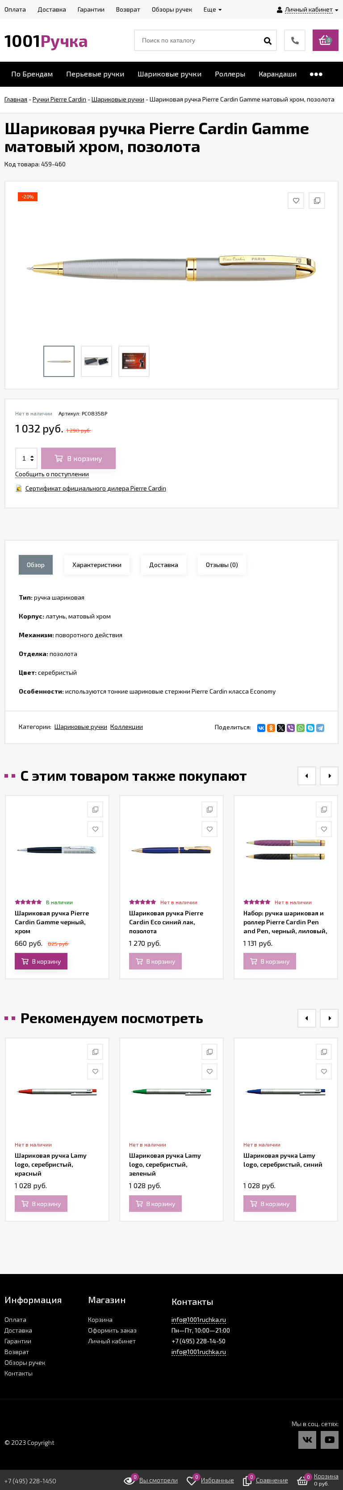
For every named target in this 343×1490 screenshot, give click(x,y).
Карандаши (278, 73)
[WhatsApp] (301, 728)
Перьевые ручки (95, 73)
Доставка (18, 1330)
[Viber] (291, 728)
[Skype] (310, 728)
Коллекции (126, 726)
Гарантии (17, 1341)
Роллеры (230, 73)
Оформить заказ (112, 1330)
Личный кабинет (112, 1341)
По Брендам (32, 73)
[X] (281, 728)
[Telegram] (320, 728)
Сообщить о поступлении (52, 474)
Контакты (18, 1373)
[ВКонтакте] (261, 728)
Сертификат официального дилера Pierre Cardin (95, 488)
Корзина (100, 1319)
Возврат (16, 1351)
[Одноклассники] (271, 728)
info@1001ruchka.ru (199, 1319)
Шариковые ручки (169, 73)
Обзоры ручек (24, 1362)
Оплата (15, 1319)
